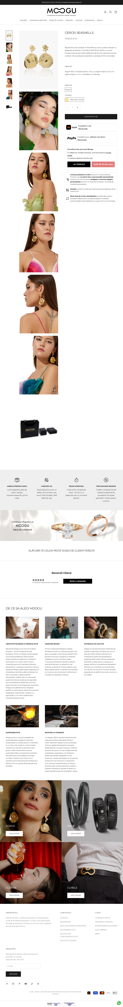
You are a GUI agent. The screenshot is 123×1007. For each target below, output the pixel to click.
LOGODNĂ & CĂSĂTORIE (38, 20)
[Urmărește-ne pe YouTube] (26, 984)
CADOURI (78, 20)
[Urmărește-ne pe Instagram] (13, 984)
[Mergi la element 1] (9, 35)
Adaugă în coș (91, 117)
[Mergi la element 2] (9, 47)
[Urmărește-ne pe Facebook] (7, 984)
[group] (61, 525)
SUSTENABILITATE (68, 930)
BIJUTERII (23, 20)
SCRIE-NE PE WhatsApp (103, 164)
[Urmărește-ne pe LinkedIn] (38, 984)
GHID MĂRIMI (101, 930)
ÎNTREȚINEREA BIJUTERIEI (106, 926)
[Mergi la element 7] (9, 106)
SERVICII (100, 20)
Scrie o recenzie (78, 581)
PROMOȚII (69, 20)
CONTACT (64, 918)
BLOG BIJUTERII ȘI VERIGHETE (73, 926)
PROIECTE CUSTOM (56, 20)
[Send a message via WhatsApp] (119, 1003)
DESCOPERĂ (14, 833)
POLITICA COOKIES (68, 940)
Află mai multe (83, 129)
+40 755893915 (79, 164)
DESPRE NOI (65, 922)
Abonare (13, 974)
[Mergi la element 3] (9, 59)
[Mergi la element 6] (9, 95)
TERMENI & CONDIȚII (104, 922)
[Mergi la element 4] (9, 71)
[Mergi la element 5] (9, 83)
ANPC (97, 934)
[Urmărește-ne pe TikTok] (32, 984)
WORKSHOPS (89, 20)
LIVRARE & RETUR (102, 918)
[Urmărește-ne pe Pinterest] (19, 984)
